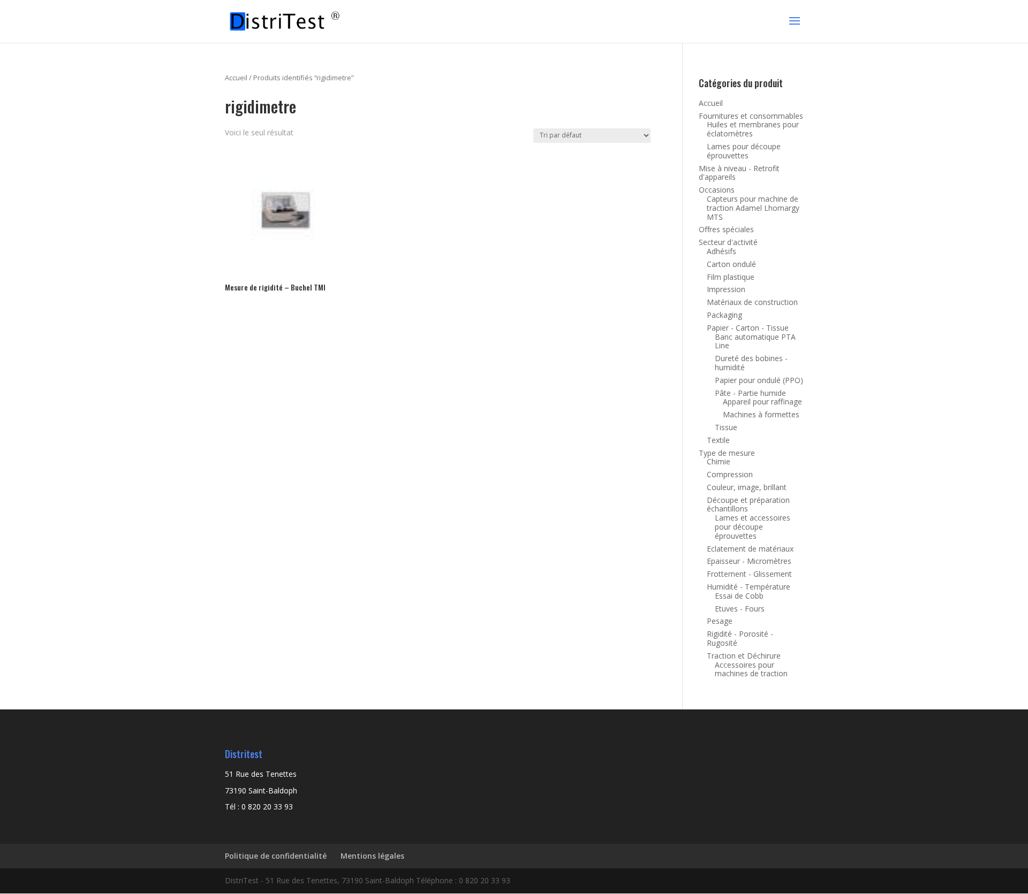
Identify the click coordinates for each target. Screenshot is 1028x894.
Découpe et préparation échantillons (748, 504)
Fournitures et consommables (751, 116)
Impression (726, 289)
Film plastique (730, 277)
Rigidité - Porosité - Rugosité (740, 638)
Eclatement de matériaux (750, 549)
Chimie (718, 461)
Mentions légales (372, 856)
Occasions (717, 190)
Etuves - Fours (740, 608)
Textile (718, 440)
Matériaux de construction (752, 302)
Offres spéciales (726, 229)
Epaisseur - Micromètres (749, 561)
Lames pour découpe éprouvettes (744, 151)
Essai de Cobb (739, 596)
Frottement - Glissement (749, 574)
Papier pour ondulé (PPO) (759, 380)
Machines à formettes (761, 414)
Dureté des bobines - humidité (751, 362)
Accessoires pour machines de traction (751, 669)
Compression (730, 474)
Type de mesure (727, 453)
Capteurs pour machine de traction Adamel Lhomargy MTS (753, 208)
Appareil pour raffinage (762, 401)
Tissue (726, 427)
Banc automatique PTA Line (755, 341)
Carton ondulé (731, 264)
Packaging (724, 315)
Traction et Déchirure (744, 656)
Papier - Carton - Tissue (748, 328)
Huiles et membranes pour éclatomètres (753, 129)
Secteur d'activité (728, 242)
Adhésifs (721, 251)
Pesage (719, 621)
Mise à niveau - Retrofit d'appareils (739, 172)
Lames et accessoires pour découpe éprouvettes (752, 527)
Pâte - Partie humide (750, 393)
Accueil (236, 77)
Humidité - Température (748, 587)
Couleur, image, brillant (747, 487)
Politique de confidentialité (276, 856)
